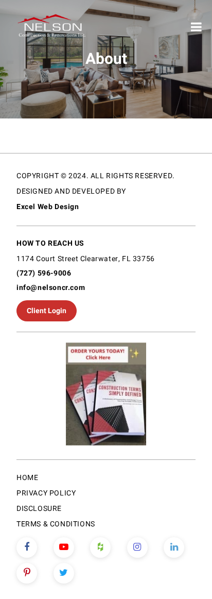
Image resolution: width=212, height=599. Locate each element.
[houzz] (100, 547)
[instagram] (137, 547)
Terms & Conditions (55, 524)
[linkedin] (174, 547)
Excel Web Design (47, 206)
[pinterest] (26, 573)
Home (27, 477)
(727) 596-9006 (43, 273)
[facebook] (26, 547)
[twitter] (64, 573)
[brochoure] (106, 396)
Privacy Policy (46, 493)
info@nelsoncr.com (50, 287)
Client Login (46, 310)
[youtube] (64, 547)
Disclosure (39, 508)
